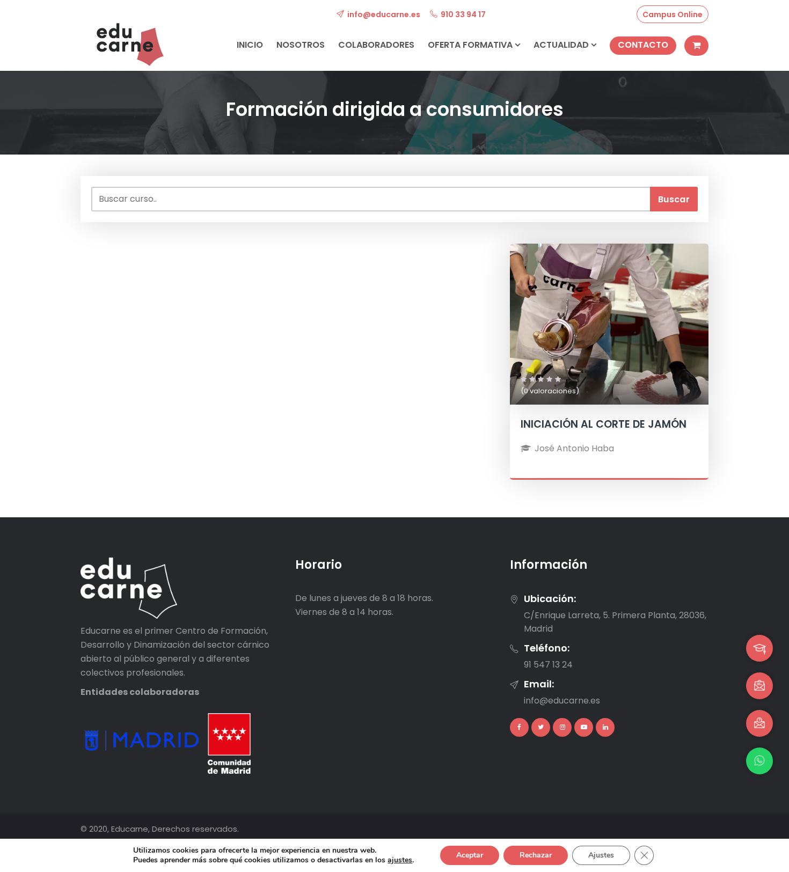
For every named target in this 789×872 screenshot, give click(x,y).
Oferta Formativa (471, 45)
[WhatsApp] (759, 761)
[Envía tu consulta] (759, 723)
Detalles (608, 345)
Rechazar (536, 855)
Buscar (674, 199)
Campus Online (672, 14)
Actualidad (562, 45)
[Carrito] (696, 45)
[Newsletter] (759, 685)
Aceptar (469, 855)
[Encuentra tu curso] (759, 648)
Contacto (643, 45)
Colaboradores (376, 45)
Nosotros (300, 45)
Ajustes (601, 855)
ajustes (400, 860)
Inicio (250, 45)
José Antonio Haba (574, 448)
